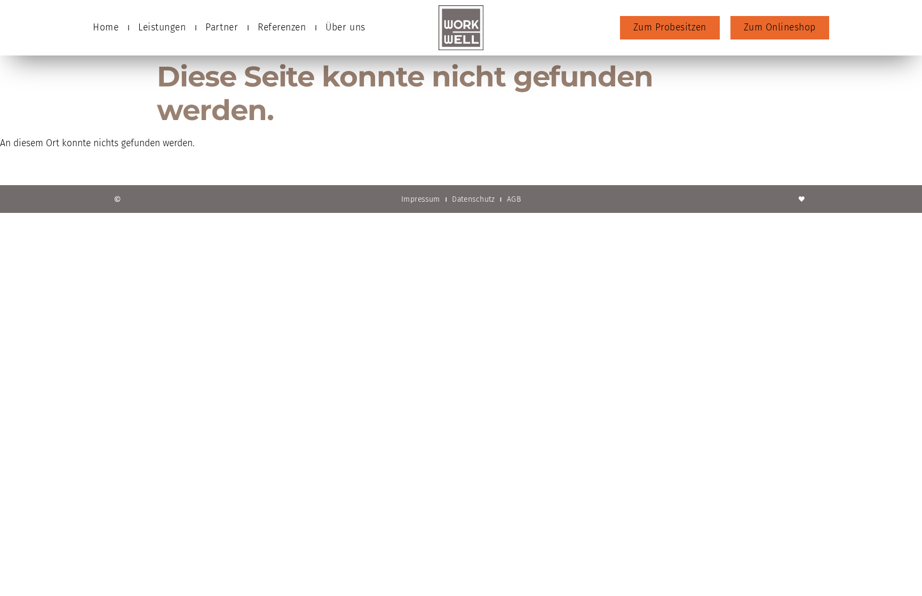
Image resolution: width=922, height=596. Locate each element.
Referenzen (282, 27)
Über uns (345, 27)
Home (105, 27)
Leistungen (162, 27)
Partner (221, 27)
